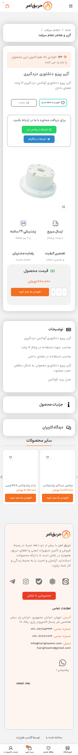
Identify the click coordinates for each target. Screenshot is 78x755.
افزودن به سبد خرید (30, 292)
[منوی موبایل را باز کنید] (71, 6)
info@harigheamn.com (46, 643)
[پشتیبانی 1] (63, 663)
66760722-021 (51, 636)
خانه (68, 30)
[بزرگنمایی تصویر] (63, 206)
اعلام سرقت (52, 30)
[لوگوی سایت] (39, 6)
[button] (57, 498)
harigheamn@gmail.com (54, 648)
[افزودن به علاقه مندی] (47, 457)
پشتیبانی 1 (62, 670)
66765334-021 (51, 629)
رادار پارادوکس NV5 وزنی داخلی (20, 487)
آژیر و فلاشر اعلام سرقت (54, 35)
